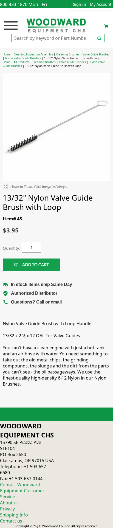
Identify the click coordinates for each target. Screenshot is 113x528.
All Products (21, 62)
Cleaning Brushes (67, 54)
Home (6, 54)
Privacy (7, 509)
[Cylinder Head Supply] (56, 25)
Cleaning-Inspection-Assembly (33, 54)
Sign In (79, 4)
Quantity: (8, 248)
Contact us (11, 521)
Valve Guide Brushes (96, 54)
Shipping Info (14, 515)
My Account (100, 4)
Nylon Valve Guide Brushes (23, 58)
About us (9, 503)
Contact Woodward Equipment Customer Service (22, 491)
